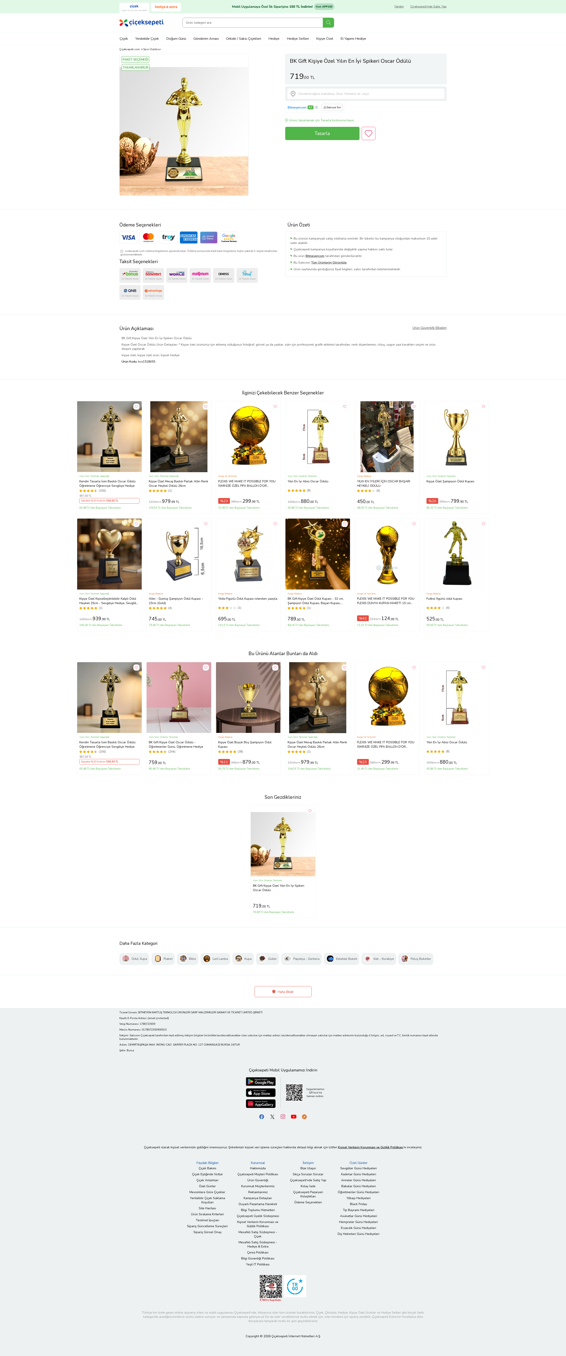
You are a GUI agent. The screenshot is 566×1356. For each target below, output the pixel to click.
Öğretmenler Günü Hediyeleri (358, 1192)
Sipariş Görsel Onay (207, 1232)
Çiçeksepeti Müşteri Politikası (257, 1174)
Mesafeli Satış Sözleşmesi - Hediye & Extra (258, 1244)
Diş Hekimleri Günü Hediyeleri (358, 1234)
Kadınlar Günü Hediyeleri (358, 1174)
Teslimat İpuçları (207, 1220)
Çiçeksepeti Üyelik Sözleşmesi (258, 1216)
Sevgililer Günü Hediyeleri (358, 1168)
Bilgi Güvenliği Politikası (257, 1258)
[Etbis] (271, 1288)
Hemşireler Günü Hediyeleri (358, 1222)
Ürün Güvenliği (257, 1180)
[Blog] (304, 1116)
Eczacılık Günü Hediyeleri (358, 1228)
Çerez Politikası (257, 1252)
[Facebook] (262, 1116)
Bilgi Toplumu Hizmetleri (258, 1210)
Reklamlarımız (258, 1192)
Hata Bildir (285, 991)
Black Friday (358, 1204)
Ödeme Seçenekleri (308, 1202)
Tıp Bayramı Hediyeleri (358, 1210)
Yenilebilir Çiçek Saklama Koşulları (207, 1200)
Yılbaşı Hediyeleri (358, 1198)
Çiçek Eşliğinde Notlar (207, 1174)
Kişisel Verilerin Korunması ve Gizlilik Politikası (257, 1224)
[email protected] (158, 1018)
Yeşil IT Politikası (258, 1264)
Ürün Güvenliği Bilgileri (429, 327)
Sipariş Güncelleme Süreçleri (207, 1226)
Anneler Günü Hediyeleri (358, 1180)
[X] (272, 1116)
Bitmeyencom (297, 107)
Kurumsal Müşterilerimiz (257, 1186)
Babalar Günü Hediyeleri (358, 1186)
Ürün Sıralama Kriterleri (207, 1214)
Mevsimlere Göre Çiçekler (207, 1192)
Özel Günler (207, 1186)
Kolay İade (308, 1186)
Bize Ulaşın (308, 1168)
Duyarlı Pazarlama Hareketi (258, 1204)
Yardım (399, 6)
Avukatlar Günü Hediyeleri (358, 1216)
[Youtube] (294, 1116)
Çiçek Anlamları (207, 1180)
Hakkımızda (258, 1168)
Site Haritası (207, 1208)
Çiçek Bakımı (207, 1168)
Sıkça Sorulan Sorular (308, 1174)
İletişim (308, 1162)
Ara (328, 23)
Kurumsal (258, 1162)
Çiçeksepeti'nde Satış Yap (428, 6)
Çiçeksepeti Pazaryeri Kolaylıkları (308, 1194)
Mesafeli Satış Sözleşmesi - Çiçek (258, 1234)
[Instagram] (283, 1116)
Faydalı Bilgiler (207, 1162)
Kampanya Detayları (258, 1198)
